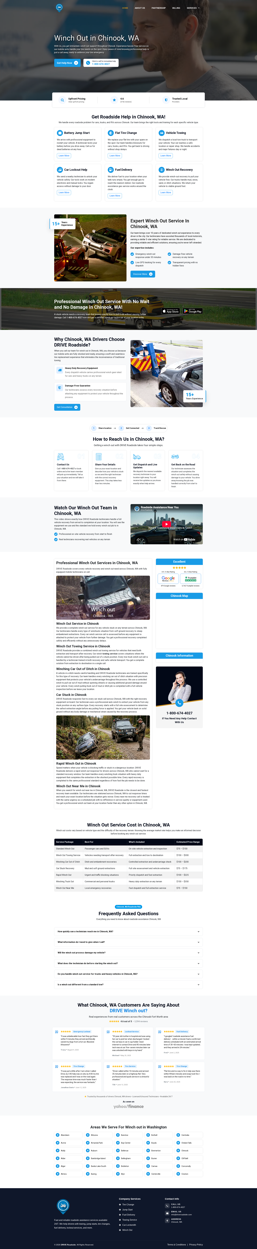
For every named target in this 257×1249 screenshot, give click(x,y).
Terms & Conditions (176, 1245)
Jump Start (127, 1210)
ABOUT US (140, 8)
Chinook (185, 1151)
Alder (63, 1158)
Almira (64, 1174)
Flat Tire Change (126, 133)
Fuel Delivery (123, 169)
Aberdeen (65, 1135)
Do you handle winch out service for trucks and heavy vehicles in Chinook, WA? (98, 974)
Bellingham (126, 1158)
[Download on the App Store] (170, 311)
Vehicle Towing (176, 133)
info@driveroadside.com (181, 1214)
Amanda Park (97, 1143)
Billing (176, 8)
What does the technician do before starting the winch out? (88, 963)
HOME (125, 8)
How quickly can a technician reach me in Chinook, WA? (85, 931)
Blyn (123, 1174)
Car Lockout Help (75, 169)
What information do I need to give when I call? (81, 942)
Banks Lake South (98, 1166)
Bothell (154, 1135)
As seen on (128, 1101)
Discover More (140, 274)
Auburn (94, 1151)
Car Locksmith (129, 1225)
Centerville (155, 1174)
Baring (94, 1174)
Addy (63, 1151)
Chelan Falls (187, 1143)
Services (192, 8)
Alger (63, 1166)
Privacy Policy (196, 1245)
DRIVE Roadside (68, 1245)
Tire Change (128, 1204)
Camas (154, 1166)
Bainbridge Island (98, 1158)
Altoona (94, 1135)
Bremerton (156, 1151)
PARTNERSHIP (159, 8)
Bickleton (125, 1166)
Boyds (154, 1143)
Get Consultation (64, 407)
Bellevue (124, 1151)
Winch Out (127, 1230)
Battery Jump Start (77, 133)
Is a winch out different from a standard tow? (80, 984)
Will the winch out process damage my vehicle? (81, 952)
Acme (63, 1143)
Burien (154, 1158)
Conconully (186, 1166)
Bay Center (126, 1143)
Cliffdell (185, 1158)
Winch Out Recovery (179, 169)
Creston (185, 1174)
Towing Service (129, 1220)
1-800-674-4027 (74, 317)
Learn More (64, 155)
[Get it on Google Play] (193, 311)
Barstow (124, 1135)
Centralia (185, 1135)
